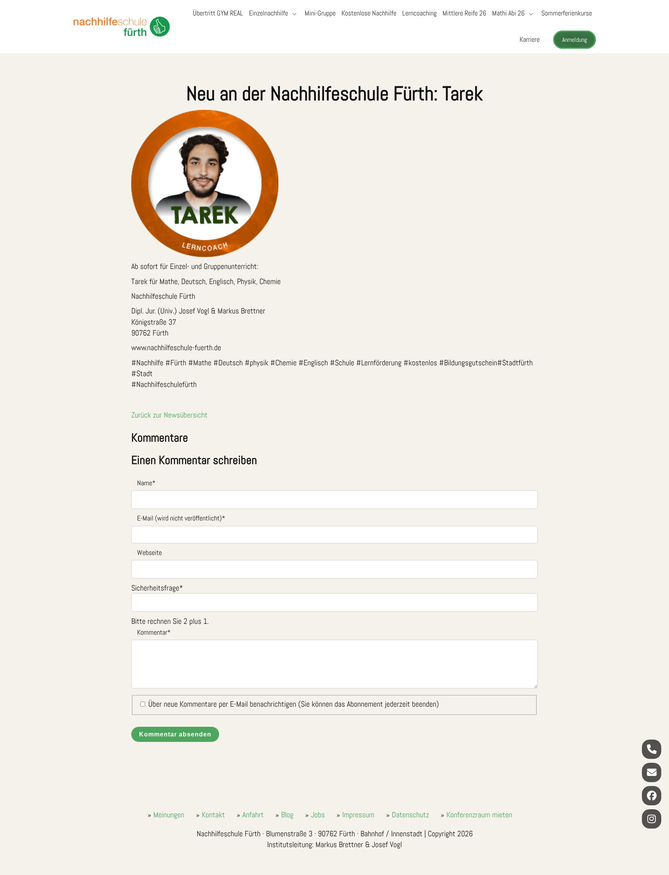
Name (143, 482)
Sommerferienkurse (566, 13)
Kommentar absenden (175, 734)
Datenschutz (410, 815)
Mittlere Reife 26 (464, 13)
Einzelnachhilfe (268, 13)
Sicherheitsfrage (157, 588)
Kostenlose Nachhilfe (368, 13)
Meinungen (168, 815)
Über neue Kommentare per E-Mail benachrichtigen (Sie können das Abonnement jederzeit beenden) (293, 704)
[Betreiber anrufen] (651, 749)
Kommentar (151, 632)
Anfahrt (253, 815)
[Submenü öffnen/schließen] (293, 13)
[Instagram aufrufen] (651, 819)
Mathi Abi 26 (508, 13)
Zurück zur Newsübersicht (169, 415)
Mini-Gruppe (320, 13)
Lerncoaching (419, 13)
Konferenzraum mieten (479, 815)
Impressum (358, 815)
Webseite (149, 552)
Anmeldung (574, 40)
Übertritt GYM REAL (218, 13)
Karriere (530, 39)
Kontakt (213, 815)
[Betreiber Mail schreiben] (651, 772)
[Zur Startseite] (121, 26)
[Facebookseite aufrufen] (651, 795)
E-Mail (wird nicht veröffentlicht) (178, 517)
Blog (287, 815)
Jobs (318, 815)
